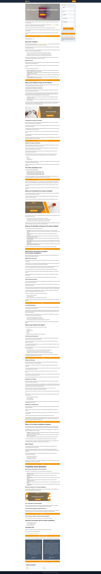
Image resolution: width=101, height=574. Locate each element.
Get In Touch (42, 357)
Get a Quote (42, 14)
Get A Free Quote (42, 561)
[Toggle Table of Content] (33, 39)
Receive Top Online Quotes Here (42, 179)
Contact (74, 1)
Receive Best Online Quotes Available (43, 140)
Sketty (32, 533)
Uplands (29, 533)
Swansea (26, 533)
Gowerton (34, 533)
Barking (37, 533)
